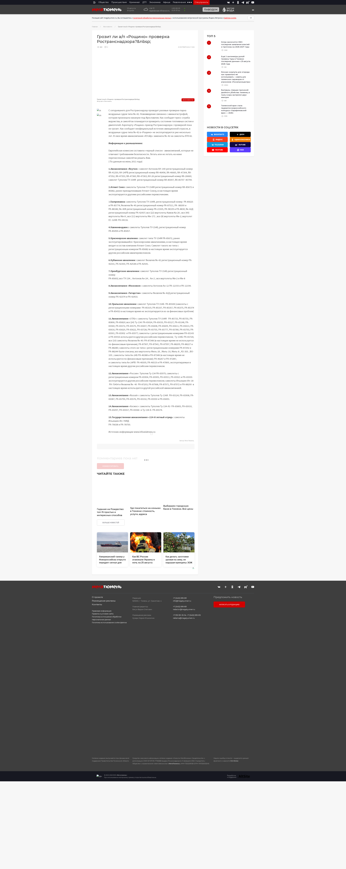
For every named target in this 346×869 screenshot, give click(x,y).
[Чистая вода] (227, 9)
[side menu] (94, 2)
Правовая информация (101, 611)
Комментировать (110, 466)
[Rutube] (247, 2)
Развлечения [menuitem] (179, 2)
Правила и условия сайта (102, 614)
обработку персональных (232, 704)
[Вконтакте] (228, 2)
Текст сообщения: (228, 640)
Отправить (233, 732)
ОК (251, 18)
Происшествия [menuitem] (119, 2)
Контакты (97, 604)
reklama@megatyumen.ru (184, 618)
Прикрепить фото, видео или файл (233, 681)
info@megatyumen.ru (182, 601)
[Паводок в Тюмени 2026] (209, 9)
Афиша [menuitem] (166, 2)
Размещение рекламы (104, 600)
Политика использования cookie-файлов (109, 623)
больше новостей (110, 522)
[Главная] (107, 9)
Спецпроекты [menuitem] (201, 2)
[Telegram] (242, 2)
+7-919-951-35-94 (179, 615)
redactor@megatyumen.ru (184, 609)
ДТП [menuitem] (144, 2)
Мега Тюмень (189, 441)
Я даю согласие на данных (232, 704)
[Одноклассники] (238, 2)
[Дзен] (233, 2)
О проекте (97, 597)
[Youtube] (252, 2)
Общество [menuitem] (103, 2)
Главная (95, 27)
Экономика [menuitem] (154, 2)
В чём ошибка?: (145, 788)
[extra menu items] (189, 2)
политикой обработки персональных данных (152, 18)
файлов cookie (230, 18)
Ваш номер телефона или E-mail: (234, 626)
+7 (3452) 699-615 (194, 615)
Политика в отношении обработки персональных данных (106, 618)
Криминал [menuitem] (134, 2)
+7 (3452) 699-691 (180, 598)
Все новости (107, 27)
